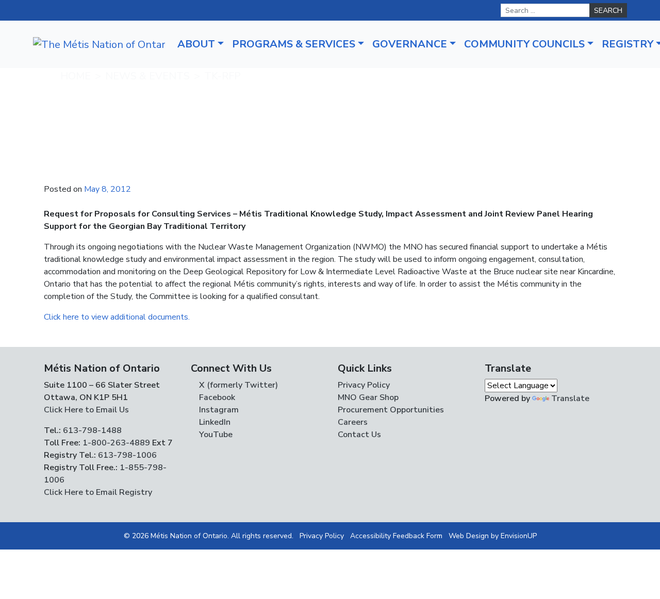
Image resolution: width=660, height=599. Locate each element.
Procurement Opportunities (391, 409)
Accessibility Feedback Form (396, 536)
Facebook (216, 397)
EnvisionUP (519, 536)
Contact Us (359, 434)
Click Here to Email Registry (98, 492)
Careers (353, 422)
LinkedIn (213, 422)
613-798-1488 (92, 430)
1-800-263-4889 (116, 442)
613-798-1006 (126, 455)
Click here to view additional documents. (117, 317)
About (196, 44)
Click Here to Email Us (86, 409)
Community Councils (524, 44)
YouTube (215, 434)
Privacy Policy (364, 385)
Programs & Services (293, 44)
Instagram (218, 409)
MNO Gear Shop (368, 397)
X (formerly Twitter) (237, 385)
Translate (570, 398)
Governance (409, 44)
